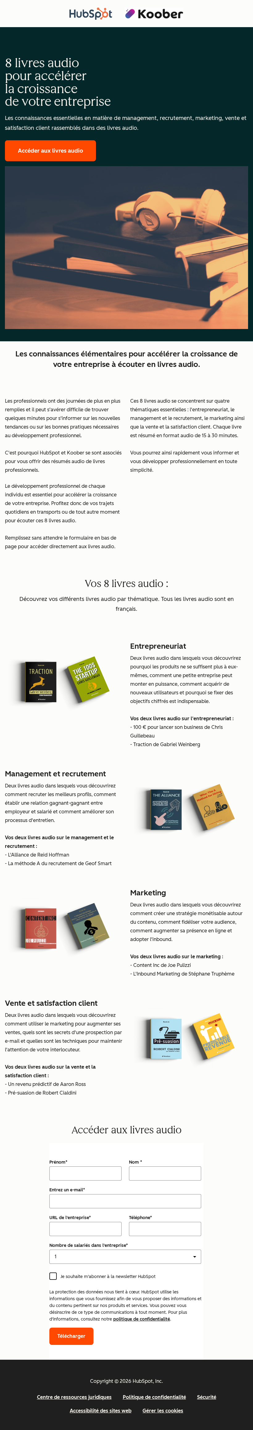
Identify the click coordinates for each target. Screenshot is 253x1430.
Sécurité (206, 1397)
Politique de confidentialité (154, 1397)
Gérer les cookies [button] (163, 1411)
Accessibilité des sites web (100, 1411)
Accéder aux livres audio (50, 150)
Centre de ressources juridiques (74, 1397)
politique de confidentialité (141, 1319)
